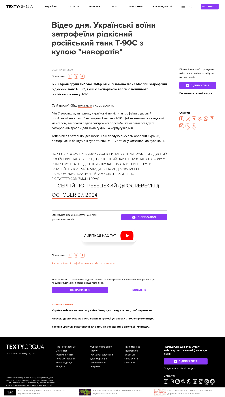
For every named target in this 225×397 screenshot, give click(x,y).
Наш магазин (131, 350)
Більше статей (62, 304)
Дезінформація (98, 358)
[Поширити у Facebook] (70, 76)
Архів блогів (131, 358)
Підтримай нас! (132, 346)
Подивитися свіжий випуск (195, 93)
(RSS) (65, 350)
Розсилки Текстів (65, 358)
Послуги (94, 350)
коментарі (136, 141)
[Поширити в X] (76, 76)
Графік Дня (130, 354)
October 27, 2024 (75, 195)
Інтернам (95, 366)
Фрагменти (62, 354)
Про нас (60, 346)
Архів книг (130, 362)
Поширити (58, 76)
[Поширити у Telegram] (82, 76)
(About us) (70, 346)
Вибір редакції (64, 362)
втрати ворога (105, 263)
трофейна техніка (82, 263)
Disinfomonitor (98, 362)
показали (85, 105)
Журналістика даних (101, 346)
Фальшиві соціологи (101, 354)
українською (33, 382)
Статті (59, 350)
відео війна (60, 263)
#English (60, 366)
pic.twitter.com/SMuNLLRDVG (75, 179)
